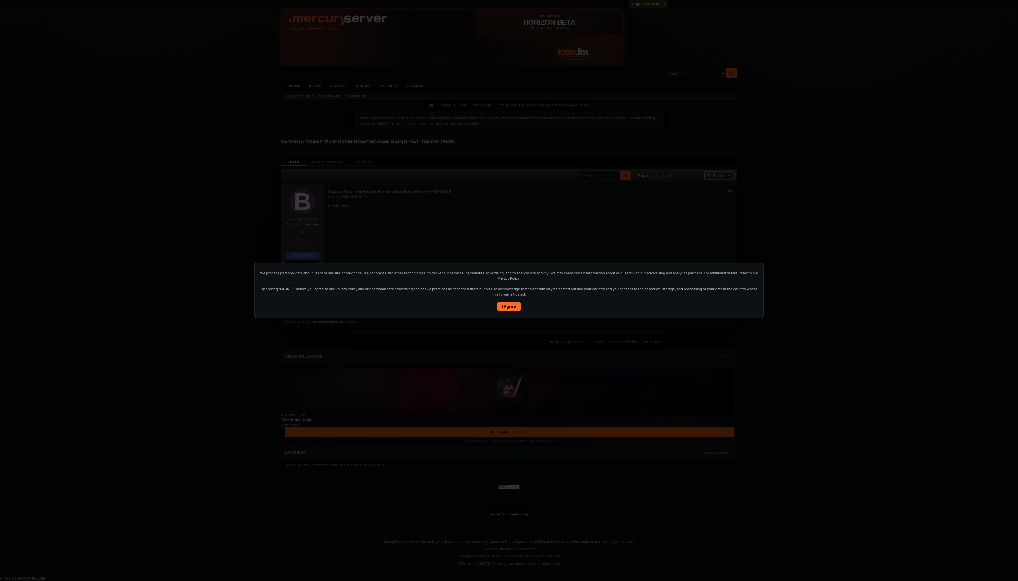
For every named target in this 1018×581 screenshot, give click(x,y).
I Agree (509, 306)
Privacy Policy (509, 278)
